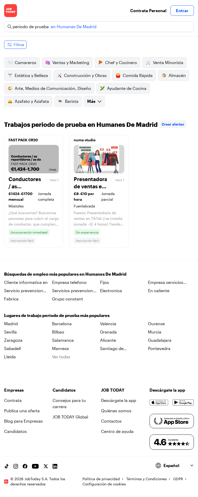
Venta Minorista (168, 62)
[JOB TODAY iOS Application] (159, 402)
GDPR (178, 479)
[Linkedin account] (55, 466)
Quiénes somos (116, 410)
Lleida (10, 356)
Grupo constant (67, 298)
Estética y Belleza (31, 75)
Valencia (108, 323)
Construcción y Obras (85, 75)
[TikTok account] (6, 466)
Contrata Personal (148, 10)
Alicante (108, 340)
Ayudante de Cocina (126, 88)
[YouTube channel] (35, 466)
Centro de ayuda (117, 431)
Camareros (25, 62)
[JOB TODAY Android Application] (183, 402)
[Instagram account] (15, 466)
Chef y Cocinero (121, 62)
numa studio (85, 140)
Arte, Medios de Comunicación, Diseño (53, 88)
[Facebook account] (25, 466)
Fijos (104, 282)
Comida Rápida (138, 75)
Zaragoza (13, 340)
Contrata (13, 400)
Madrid (11, 323)
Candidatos (15, 431)
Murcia (154, 331)
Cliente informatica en (26, 282)
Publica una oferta (22, 410)
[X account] (45, 466)
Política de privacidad (101, 479)
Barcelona (62, 323)
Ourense (156, 323)
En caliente (158, 290)
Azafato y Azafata (32, 101)
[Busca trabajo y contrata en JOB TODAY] (10, 10)
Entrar (182, 10)
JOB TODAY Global (70, 416)
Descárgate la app (118, 400)
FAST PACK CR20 (23, 140)
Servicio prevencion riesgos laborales (23, 291)
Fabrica (11, 298)
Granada (108, 331)
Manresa (60, 348)
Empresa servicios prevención (165, 282)
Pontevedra (159, 348)
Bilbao (58, 331)
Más (91, 101)
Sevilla (10, 331)
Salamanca (63, 340)
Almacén (177, 75)
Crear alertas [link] (173, 124)
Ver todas (61, 356)
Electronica (111, 290)
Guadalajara (159, 340)
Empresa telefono (69, 282)
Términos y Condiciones (146, 479)
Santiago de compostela (111, 349)
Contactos (111, 420)
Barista (71, 101)
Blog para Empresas (23, 420)
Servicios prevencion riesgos (72, 291)
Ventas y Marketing (70, 62)
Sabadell (12, 348)
